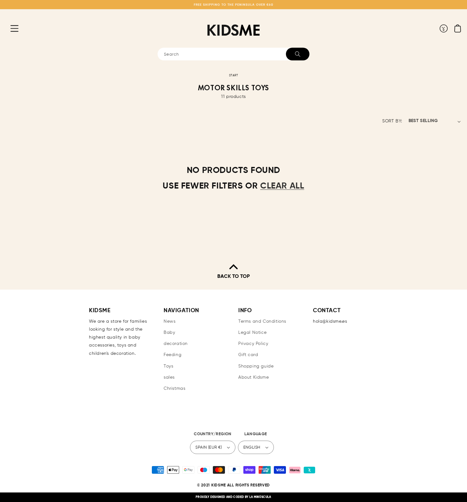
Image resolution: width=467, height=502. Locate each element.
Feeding (172, 355)
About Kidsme (253, 377)
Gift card (248, 355)
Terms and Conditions (262, 321)
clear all (282, 186)
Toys (168, 366)
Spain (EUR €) (208, 447)
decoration (176, 343)
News (169, 321)
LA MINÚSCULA (260, 497)
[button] (10, 28)
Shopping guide (256, 366)
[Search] (297, 54)
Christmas (174, 388)
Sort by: (392, 121)
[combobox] (233, 54)
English (252, 447)
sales (169, 377)
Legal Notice (252, 332)
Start (233, 75)
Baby (169, 332)
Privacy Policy (253, 343)
